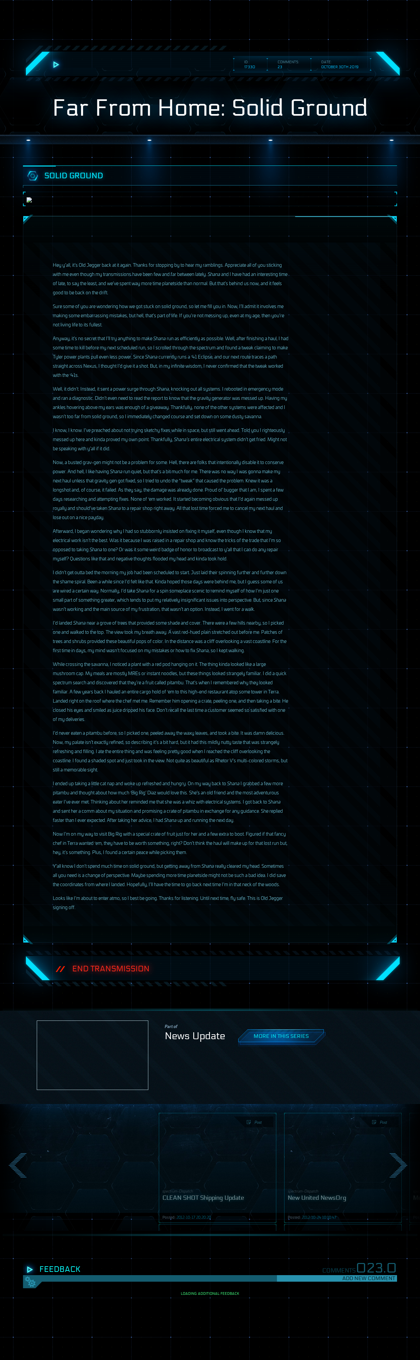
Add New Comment (368, 1278)
